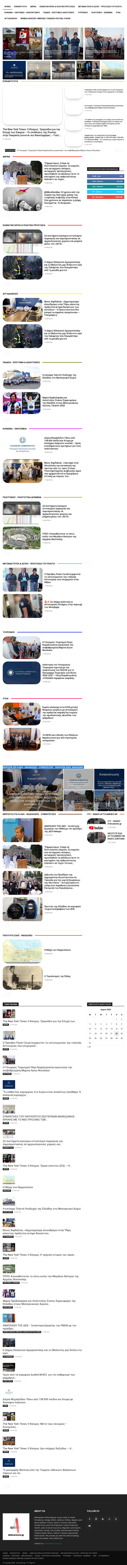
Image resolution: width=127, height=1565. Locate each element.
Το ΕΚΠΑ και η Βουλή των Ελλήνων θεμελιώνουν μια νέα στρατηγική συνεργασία (60, 738)
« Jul (89, 1047)
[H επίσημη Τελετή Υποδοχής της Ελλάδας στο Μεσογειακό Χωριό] (22, 377)
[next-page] (8, 215)
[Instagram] (106, 1)
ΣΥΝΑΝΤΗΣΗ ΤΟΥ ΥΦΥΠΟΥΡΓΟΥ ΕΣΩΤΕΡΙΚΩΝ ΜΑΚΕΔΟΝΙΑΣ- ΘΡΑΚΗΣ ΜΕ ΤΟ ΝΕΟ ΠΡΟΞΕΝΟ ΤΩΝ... (39, 1118)
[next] (120, 150)
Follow (120, 181)
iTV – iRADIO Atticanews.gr (115, 822)
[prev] (116, 150)
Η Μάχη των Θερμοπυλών (57, 950)
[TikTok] (114, 1)
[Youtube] (122, 1)
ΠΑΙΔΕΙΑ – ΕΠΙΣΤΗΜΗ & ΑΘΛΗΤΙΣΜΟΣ (58, 13)
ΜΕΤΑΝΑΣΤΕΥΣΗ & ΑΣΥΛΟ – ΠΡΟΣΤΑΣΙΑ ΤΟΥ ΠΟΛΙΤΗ (100, 7)
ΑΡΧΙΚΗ (7, 7)
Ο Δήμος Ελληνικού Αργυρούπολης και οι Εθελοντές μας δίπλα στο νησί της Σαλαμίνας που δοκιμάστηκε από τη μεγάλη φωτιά (63, 266)
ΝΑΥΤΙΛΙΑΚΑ (90, 48)
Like (121, 176)
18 (95, 1034)
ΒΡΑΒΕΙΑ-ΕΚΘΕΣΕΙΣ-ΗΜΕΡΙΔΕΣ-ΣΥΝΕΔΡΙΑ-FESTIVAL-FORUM (45, 19)
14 (111, 1029)
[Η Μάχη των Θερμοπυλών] (112, 70)
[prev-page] (4, 215)
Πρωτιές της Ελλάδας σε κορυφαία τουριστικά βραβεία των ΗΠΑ (62, 907)
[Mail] (110, 1)
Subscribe (119, 197)
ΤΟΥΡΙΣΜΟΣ (83, 13)
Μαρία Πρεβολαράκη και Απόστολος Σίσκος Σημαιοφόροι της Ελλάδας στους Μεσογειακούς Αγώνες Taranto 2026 (60, 401)
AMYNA (33, 7)
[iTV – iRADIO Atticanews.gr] (96, 823)
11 (95, 1029)
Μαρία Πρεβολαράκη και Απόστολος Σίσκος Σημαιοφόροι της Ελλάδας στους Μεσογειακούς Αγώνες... (39, 1302)
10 (90, 1029)
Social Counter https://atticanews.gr (103, 169)
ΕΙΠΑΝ (5, 1405)
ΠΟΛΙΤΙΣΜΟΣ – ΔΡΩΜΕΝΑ (101, 13)
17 (90, 1034)
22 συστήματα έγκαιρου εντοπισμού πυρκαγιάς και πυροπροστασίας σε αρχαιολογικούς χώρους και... (33, 1143)
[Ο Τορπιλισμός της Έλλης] (22, 978)
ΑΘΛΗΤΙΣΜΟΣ (7, 1212)
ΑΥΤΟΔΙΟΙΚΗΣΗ (10, 19)
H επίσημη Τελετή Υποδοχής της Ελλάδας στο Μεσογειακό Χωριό (59, 376)
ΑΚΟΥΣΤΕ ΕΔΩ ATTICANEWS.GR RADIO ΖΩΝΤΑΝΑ (116, 836)
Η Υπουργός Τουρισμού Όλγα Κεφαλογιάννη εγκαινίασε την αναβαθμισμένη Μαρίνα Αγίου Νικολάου (57, 646)
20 (106, 1034)
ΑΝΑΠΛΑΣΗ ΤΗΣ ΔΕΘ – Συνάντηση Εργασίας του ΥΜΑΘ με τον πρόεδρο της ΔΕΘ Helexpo (63, 829)
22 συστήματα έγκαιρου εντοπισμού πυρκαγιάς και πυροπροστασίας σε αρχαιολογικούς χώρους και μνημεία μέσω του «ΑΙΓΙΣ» (63, 239)
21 (111, 1034)
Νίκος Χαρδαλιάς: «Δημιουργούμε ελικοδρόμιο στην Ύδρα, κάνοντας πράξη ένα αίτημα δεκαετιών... (37, 1232)
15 (117, 1029)
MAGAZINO (106, 74)
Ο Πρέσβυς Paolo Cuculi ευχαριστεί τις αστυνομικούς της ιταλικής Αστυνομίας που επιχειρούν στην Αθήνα (62, 578)
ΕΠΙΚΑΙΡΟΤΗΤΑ (20, 7)
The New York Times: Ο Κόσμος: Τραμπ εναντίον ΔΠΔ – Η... (37, 1165)
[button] (98, 2)
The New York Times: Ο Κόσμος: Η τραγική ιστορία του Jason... (39, 1254)
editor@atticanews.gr (53, 1543)
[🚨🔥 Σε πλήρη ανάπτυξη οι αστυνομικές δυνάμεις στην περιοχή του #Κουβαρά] (22, 606)
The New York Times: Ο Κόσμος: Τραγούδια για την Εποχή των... (39, 1021)
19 (101, 1034)
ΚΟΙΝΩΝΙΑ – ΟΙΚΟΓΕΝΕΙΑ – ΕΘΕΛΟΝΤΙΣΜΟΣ (22, 13)
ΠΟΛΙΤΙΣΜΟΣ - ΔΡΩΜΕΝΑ (11, 1282)
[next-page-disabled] (92, 848)
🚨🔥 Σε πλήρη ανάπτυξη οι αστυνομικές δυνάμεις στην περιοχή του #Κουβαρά (63, 604)
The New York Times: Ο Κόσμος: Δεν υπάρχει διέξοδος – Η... (38, 1448)
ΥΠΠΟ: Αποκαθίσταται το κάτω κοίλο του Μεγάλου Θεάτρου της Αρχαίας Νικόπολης (59, 536)
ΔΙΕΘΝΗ (7, 49)
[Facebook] (102, 1)
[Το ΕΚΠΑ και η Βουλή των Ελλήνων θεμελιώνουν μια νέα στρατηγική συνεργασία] (22, 739)
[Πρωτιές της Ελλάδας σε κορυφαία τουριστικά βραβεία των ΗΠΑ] (22, 909)
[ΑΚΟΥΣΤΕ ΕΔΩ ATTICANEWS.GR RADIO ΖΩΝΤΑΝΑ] (96, 837)
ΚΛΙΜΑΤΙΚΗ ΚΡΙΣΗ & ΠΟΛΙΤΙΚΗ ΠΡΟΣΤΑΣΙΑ (57, 7)
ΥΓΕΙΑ (118, 13)
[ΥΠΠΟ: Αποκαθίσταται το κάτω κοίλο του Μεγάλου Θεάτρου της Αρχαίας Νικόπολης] (22, 538)
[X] (118, 1)
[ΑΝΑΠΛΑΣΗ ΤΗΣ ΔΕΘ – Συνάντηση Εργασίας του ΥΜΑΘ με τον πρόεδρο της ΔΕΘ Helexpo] (22, 830)
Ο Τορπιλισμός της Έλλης (57, 976)
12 (101, 1029)
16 (122, 1029)
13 (106, 1029)
